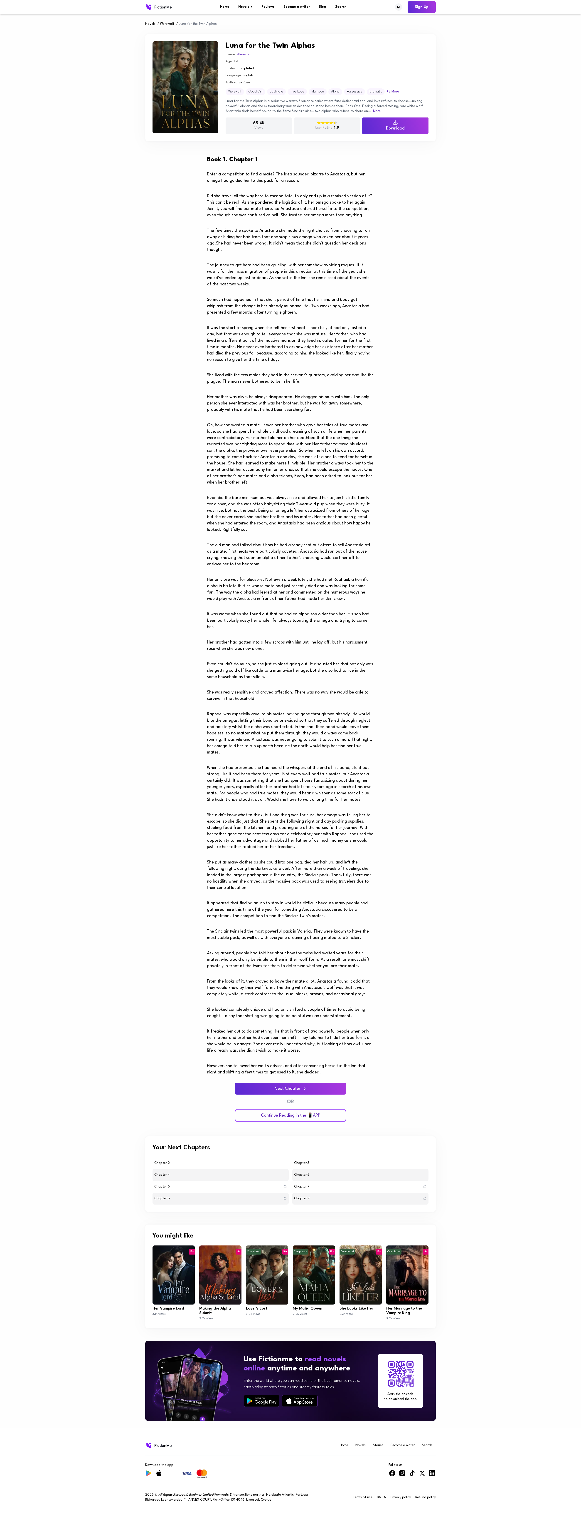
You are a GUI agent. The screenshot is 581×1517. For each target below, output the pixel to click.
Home (224, 7)
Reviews (267, 7)
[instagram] (402, 1475)
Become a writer (296, 7)
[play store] (261, 1401)
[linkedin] (432, 1475)
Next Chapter (287, 1089)
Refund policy (425, 1497)
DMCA (381, 1497)
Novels (245, 7)
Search (341, 7)
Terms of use (362, 1497)
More (377, 111)
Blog (322, 7)
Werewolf (167, 24)
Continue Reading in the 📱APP (290, 1115)
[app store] (300, 1401)
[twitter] (422, 1475)
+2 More (393, 91)
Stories (378, 1445)
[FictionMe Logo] (158, 1445)
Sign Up (421, 7)
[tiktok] (412, 1475)
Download (395, 128)
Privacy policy (401, 1497)
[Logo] (158, 7)
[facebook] (392, 1475)
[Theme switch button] (398, 7)
